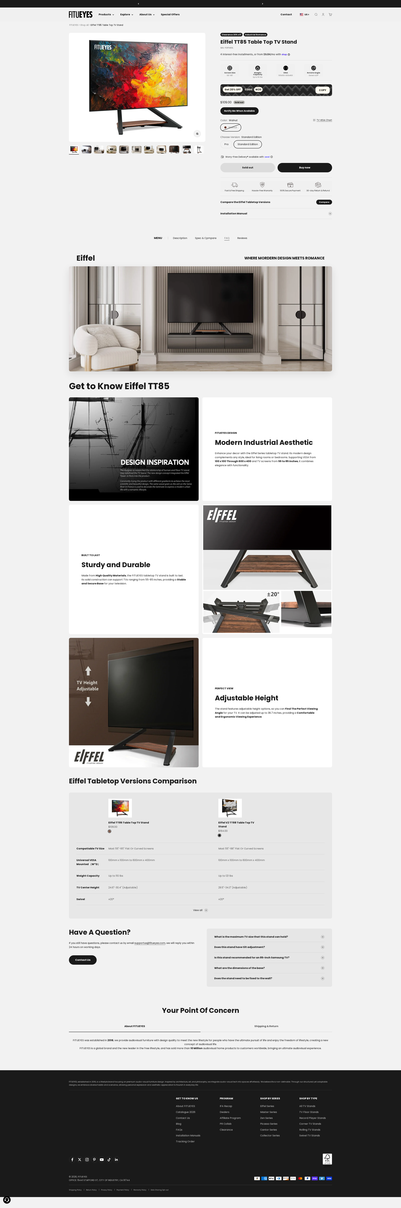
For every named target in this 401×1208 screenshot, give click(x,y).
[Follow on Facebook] (72, 1159)
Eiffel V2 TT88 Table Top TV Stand (236, 824)
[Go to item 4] (112, 150)
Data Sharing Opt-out (160, 1190)
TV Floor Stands (309, 1112)
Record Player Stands (312, 1118)
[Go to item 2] (86, 150)
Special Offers (170, 14)
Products (105, 14)
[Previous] (138, 3)
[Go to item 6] (137, 150)
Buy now (304, 167)
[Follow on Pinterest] (94, 1159)
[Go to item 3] (99, 150)
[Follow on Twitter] (80, 1159)
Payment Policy (123, 1190)
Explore (125, 14)
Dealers (224, 1112)
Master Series (268, 1112)
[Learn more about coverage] (272, 157)
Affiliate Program (230, 1118)
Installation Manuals (188, 1135)
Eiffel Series (267, 1106)
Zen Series (266, 1118)
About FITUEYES (185, 1106)
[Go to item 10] (187, 150)
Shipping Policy (75, 1190)
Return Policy (91, 1190)
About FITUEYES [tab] (134, 1026)
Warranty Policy (139, 1190)
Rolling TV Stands (309, 1130)
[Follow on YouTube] (102, 1159)
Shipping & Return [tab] (266, 1026)
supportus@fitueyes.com (149, 943)
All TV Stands (307, 1106)
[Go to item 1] (74, 150)
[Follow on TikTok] (109, 1159)
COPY (322, 90)
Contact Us (82, 960)
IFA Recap (226, 1106)
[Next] (262, 3)
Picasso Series (268, 1124)
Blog (178, 1124)
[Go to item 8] (162, 150)
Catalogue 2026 (185, 1112)
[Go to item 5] (124, 150)
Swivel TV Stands (309, 1135)
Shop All (84, 25)
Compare (324, 202)
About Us (145, 14)
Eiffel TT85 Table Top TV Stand (128, 822)
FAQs (179, 1130)
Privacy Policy (106, 1190)
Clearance (226, 1130)
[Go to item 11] (199, 150)
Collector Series (270, 1135)
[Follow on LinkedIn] (116, 1159)
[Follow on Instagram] (87, 1159)
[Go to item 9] (174, 150)
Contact (286, 14)
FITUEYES (73, 25)
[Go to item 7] (149, 150)
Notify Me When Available (239, 110)
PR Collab (226, 1124)
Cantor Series (268, 1130)
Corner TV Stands (310, 1124)
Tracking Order (185, 1141)
